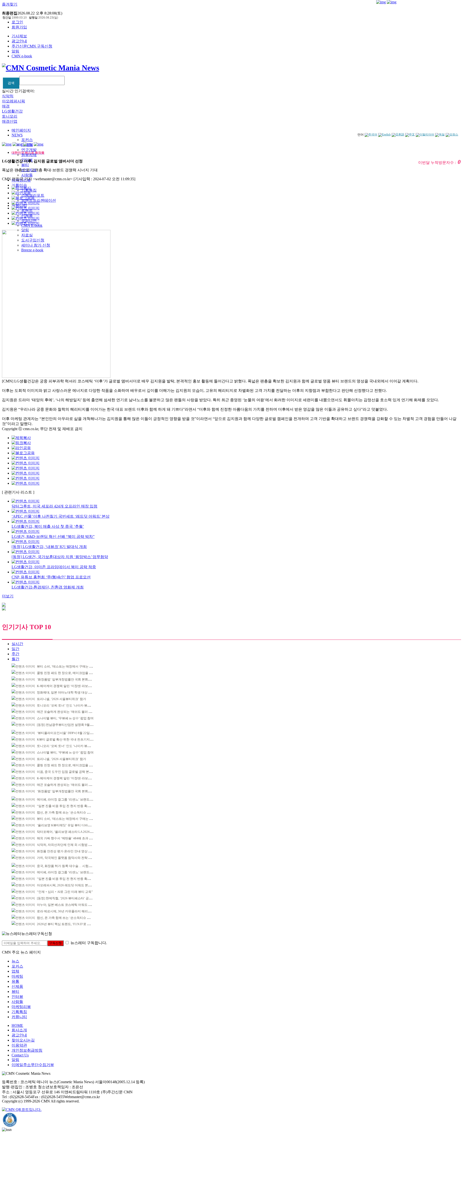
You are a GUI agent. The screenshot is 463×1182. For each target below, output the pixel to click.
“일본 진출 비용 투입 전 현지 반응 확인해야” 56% (71, 806)
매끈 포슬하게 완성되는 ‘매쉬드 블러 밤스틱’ (68, 712)
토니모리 (9, 116)
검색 (11, 83)
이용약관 (19, 1045)
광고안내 (19, 41)
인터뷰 (17, 997)
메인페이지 (21, 130)
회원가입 (19, 27)
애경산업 (9, 121)
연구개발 (29, 150)
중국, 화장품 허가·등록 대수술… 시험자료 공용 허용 (73, 866)
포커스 (27, 140)
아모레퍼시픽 (13, 101)
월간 (15, 659)
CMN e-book (22, 56)
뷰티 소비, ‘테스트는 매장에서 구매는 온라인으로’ (71, 666)
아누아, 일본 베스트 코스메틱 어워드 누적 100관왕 (72, 905)
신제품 (17, 986)
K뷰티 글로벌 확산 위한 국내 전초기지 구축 (67, 739)
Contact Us (20, 1055)
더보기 (8, 596)
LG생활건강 (12, 111)
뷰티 (25, 165)
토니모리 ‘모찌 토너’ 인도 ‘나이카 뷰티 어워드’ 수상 (73, 705)
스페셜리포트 (32, 195)
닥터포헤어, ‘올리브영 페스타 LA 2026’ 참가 (67, 832)
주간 (15, 654)
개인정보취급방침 (27, 1050)
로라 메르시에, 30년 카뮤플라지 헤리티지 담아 (69, 911)
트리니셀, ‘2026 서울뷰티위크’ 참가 (61, 699)
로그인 (17, 22)
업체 (15, 971)
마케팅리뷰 (21, 1007)
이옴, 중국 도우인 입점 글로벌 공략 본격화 (66, 772)
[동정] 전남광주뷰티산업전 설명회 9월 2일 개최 (69, 725)
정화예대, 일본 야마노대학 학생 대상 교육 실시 (69, 692)
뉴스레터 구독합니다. (88, 943)
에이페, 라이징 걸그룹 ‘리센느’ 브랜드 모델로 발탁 (72, 799)
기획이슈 (19, 185)
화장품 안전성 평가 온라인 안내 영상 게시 (66, 851)
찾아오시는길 (23, 1040)
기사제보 (19, 36)
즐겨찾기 (9, 4)
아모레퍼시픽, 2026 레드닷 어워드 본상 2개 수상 (70, 885)
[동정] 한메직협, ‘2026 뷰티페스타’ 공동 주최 (68, 898)
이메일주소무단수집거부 (33, 1065)
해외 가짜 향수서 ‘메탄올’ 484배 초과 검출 (66, 838)
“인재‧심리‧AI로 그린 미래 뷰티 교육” (65, 892)
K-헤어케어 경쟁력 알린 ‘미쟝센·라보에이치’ (67, 686)
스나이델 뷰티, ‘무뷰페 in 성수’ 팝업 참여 (65, 718)
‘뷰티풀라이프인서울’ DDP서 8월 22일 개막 (67, 733)
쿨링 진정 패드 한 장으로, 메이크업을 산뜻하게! (69, 673)
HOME (17, 1025)
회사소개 (19, 1030)
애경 (6, 106)
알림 (15, 51)
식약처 (8, 96)
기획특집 (19, 1012)
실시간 (17, 644)
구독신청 (55, 943)
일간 (15, 649)
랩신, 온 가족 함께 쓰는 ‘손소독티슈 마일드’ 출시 (70, 812)
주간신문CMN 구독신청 (32, 46)
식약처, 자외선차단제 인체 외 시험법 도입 (66, 845)
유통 (15, 981)
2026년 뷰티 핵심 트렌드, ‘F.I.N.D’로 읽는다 (66, 924)
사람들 (27, 175)
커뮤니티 (19, 1017)
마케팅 (17, 976)
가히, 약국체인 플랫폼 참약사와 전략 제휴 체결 (69, 858)
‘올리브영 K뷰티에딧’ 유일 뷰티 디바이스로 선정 (70, 825)
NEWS (17, 135)
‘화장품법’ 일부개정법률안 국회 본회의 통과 (67, 679)
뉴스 (15, 961)
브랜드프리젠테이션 (38, 200)
